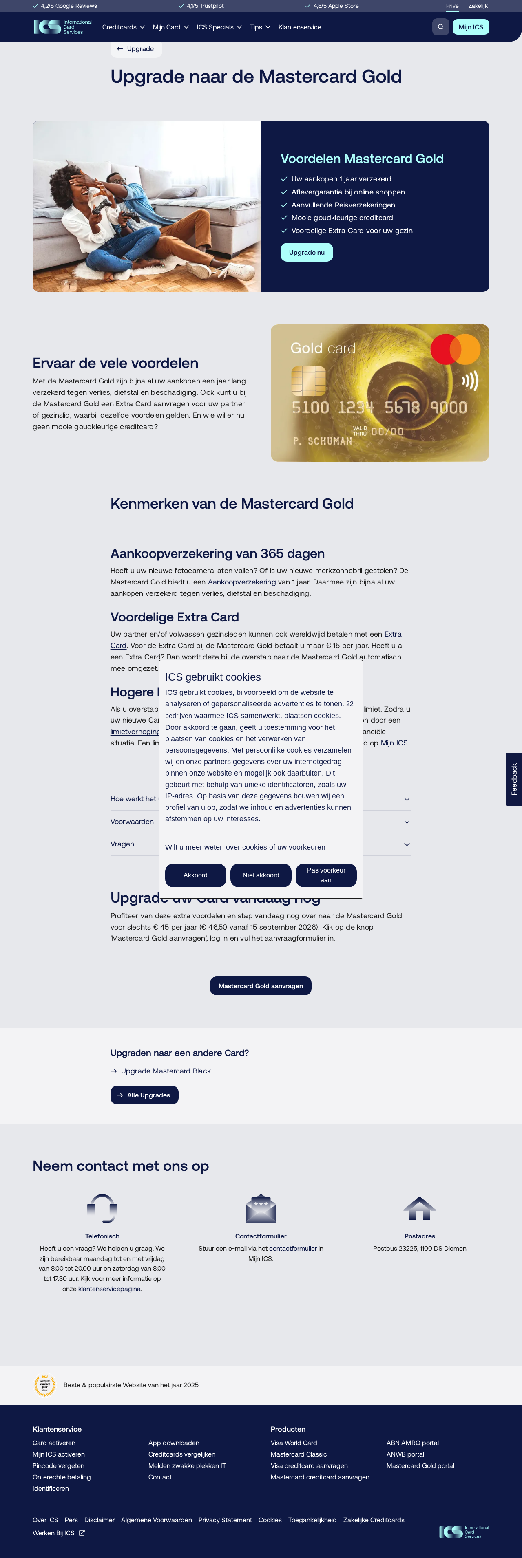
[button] (514, 779)
